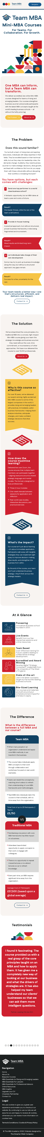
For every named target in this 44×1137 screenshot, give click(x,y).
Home (4, 1072)
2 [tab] (8, 1045)
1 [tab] (6, 1045)
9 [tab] (27, 1045)
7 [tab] (22, 1045)
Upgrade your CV (8, 1091)
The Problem (12, 117)
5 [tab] (16, 1045)
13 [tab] (38, 1045)
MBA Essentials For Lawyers (12, 1082)
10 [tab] (30, 1045)
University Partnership (10, 1094)
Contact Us (21, 301)
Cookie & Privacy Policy (28, 1123)
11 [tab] (32, 1045)
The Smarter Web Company (22, 1134)
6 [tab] (19, 1045)
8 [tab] (24, 1045)
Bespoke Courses (9, 1077)
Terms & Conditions (10, 1123)
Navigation (35, 4)
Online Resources (8, 1087)
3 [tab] (11, 1045)
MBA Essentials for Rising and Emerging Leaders (20, 1079)
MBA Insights (7, 1089)
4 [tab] (14, 1045)
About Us (27, 117)
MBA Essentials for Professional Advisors (17, 1084)
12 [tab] (35, 1045)
